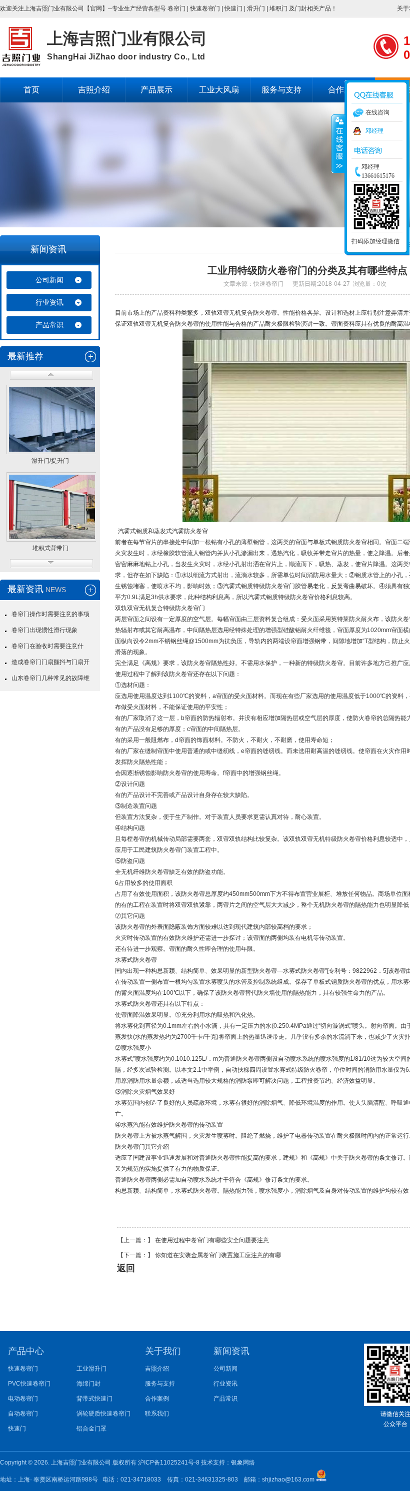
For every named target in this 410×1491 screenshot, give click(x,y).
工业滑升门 (91, 1368)
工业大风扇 (219, 89)
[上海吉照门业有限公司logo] (21, 64)
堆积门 (279, 8)
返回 (126, 1268)
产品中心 (26, 1351)
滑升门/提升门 (50, 461)
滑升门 (256, 8)
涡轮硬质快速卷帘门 (103, 1413)
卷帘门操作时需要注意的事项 (51, 614)
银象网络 (243, 1462)
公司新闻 (50, 280)
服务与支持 (282, 89)
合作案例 (157, 1398)
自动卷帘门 (23, 1413)
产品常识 (50, 325)
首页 (32, 89)
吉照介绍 (94, 89)
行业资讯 (50, 302)
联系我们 (157, 1413)
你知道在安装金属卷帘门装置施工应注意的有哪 (218, 1255)
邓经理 (375, 130)
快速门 (233, 8)
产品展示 (156, 89)
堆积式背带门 (50, 548)
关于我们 (163, 1351)
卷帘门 (177, 8)
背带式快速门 (94, 1398)
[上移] (51, 375)
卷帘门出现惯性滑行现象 (45, 630)
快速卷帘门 (205, 8)
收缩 (339, 143)
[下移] (51, 563)
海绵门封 (88, 1383)
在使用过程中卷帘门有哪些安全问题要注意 (212, 1240)
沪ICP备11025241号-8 (169, 1462)
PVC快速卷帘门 (29, 1383)
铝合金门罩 (91, 1428)
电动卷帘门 (23, 1398)
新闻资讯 (48, 249)
